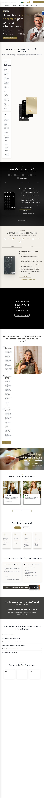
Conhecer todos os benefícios (27, 213)
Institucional (7, 5)
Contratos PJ (25, 604)
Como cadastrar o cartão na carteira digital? (11, 638)
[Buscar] (39, 5)
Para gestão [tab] (25, 527)
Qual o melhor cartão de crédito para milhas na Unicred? (13, 645)
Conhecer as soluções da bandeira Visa (22, 510)
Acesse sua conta (38, 2)
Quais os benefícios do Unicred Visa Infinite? (11, 641)
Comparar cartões (21, 220)
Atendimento (21, 5)
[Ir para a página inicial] (25, 2)
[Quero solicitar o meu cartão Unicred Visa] (22, 588)
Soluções (15, 5)
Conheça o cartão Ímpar (22, 315)
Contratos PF (18, 604)
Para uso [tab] (17, 527)
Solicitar (25, 210)
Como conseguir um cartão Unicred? (9, 652)
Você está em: (8, 2)
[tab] (6, 183)
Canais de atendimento (22, 614)
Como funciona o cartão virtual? (8, 634)
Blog (27, 5)
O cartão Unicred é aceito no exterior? (10, 648)
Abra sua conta (34, 5)
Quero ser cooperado (7, 442)
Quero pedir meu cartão (9, 37)
